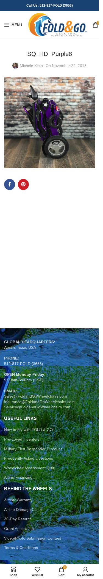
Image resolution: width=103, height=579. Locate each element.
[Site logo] (57, 24)
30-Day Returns (18, 519)
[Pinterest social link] (23, 184)
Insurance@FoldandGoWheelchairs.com (39, 402)
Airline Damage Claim (23, 509)
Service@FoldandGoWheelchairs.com (37, 407)
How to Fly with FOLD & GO (28, 429)
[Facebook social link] (9, 184)
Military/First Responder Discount (33, 449)
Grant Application (19, 528)
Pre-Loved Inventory (22, 439)
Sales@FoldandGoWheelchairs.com (35, 396)
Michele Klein (31, 65)
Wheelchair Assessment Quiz (29, 468)
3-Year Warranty (18, 500)
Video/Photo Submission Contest (32, 538)
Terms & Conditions (21, 547)
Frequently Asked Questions (28, 458)
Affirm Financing (18, 477)
